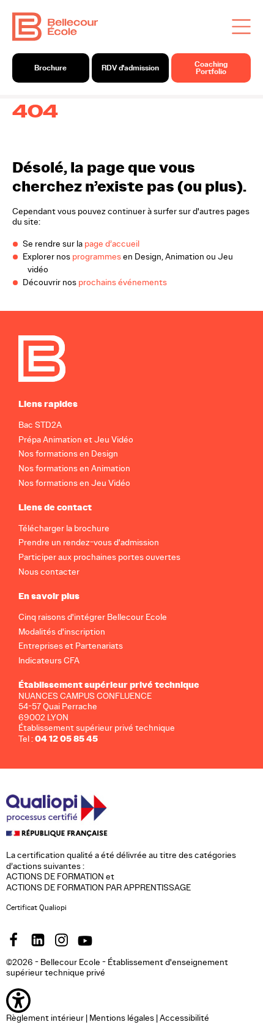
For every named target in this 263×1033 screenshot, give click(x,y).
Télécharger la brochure (63, 528)
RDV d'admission (130, 68)
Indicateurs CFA (49, 660)
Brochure (50, 68)
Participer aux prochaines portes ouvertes (99, 557)
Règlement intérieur (45, 1017)
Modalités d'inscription (61, 631)
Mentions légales (121, 1017)
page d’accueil (111, 244)
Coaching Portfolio (211, 67)
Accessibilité (184, 1017)
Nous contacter (49, 572)
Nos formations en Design (68, 454)
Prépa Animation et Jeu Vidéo (75, 439)
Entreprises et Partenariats (70, 646)
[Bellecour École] (55, 26)
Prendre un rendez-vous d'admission (88, 542)
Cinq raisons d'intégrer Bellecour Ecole (92, 616)
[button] (131, 1000)
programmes (96, 257)
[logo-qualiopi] (70, 815)
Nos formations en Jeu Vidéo (74, 483)
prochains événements (122, 282)
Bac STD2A (40, 424)
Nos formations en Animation (74, 468)
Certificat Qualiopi (36, 907)
